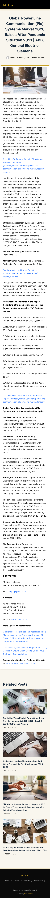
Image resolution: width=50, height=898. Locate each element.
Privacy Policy (39, 880)
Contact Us (18, 880)
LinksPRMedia (28, 894)
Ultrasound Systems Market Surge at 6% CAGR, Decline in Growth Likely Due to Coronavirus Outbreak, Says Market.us (25, 650)
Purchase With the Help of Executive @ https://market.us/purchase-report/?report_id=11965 (21, 273)
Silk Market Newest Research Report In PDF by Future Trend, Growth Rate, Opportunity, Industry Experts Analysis (24, 807)
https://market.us (19, 619)
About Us (8, 880)
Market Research (38, 58)
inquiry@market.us (17, 591)
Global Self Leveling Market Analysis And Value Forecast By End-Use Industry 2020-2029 (23, 764)
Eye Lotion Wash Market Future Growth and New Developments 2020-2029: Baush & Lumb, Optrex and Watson (23, 721)
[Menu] (46, 5)
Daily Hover (8, 5)
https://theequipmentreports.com (20, 663)
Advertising (28, 880)
